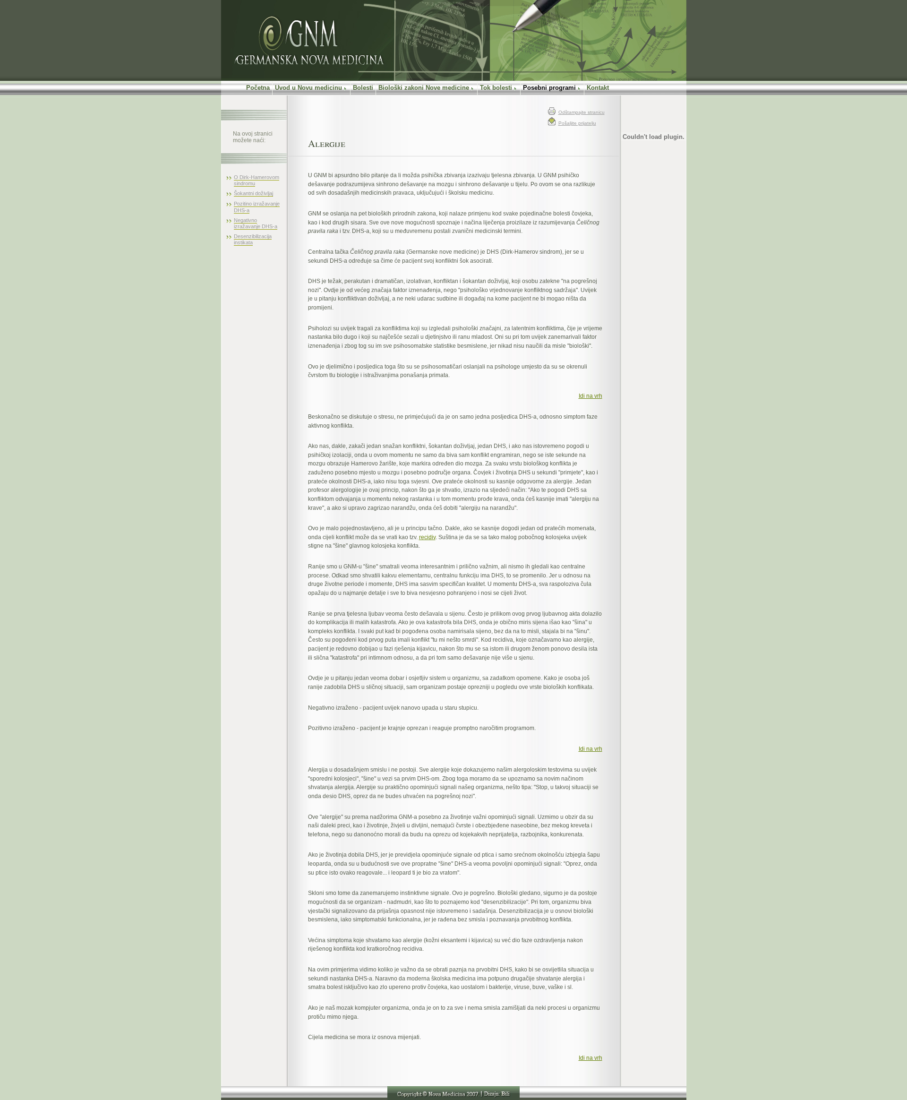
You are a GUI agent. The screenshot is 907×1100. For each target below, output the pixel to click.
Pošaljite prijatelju (577, 123)
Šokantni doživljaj (253, 193)
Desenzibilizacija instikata (253, 239)
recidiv (427, 537)
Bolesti (363, 87)
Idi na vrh (590, 396)
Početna (246, 87)
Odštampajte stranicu (581, 112)
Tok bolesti (496, 87)
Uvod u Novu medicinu (308, 87)
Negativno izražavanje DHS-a (255, 223)
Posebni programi (549, 87)
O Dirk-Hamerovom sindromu (256, 180)
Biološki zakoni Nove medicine (423, 87)
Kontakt (598, 87)
